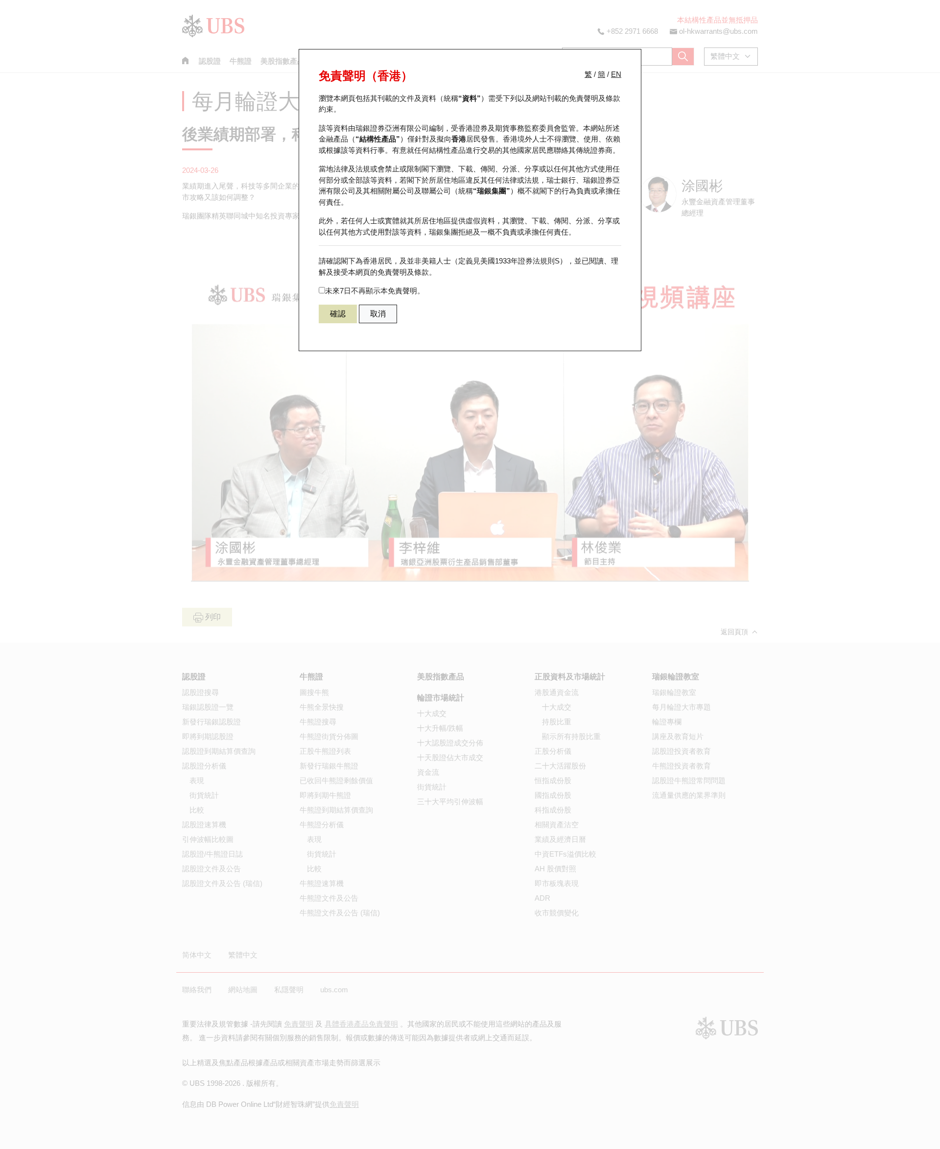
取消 (378, 314)
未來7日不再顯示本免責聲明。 (374, 291)
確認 (338, 314)
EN (616, 74)
